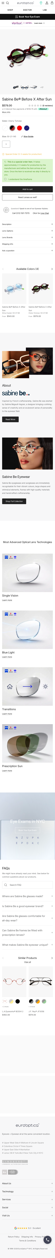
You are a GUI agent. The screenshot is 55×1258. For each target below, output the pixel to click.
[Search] (9, 3)
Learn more (7, 600)
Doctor (27, 10)
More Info (6, 112)
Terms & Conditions (27, 1240)
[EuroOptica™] (25, 3)
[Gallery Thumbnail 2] (25, 87)
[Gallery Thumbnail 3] (33, 87)
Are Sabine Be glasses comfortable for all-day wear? (23, 918)
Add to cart (28, 189)
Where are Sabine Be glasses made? (22, 896)
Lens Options (7, 231)
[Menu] (3, 3)
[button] (41, 3)
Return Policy (13, 1237)
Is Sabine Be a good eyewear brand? (22, 906)
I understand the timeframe (20, 179)
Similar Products (27, 958)
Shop (10, 10)
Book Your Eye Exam (28, 830)
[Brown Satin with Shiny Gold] (11, 1001)
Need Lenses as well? (27, 197)
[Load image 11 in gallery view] (27, 55)
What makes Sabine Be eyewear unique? (25, 944)
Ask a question (8, 251)
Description (6, 224)
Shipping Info (7, 244)
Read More (10, 419)
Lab (45, 10)
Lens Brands (7, 237)
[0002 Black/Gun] (31, 1001)
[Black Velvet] (17, 1001)
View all (27, 962)
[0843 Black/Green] (44, 1001)
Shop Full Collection (14, 501)
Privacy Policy (41, 1237)
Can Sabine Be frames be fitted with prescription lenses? (22, 932)
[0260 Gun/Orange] (37, 1001)
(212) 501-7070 (23, 213)
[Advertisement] (27, 1054)
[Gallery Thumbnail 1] (16, 87)
